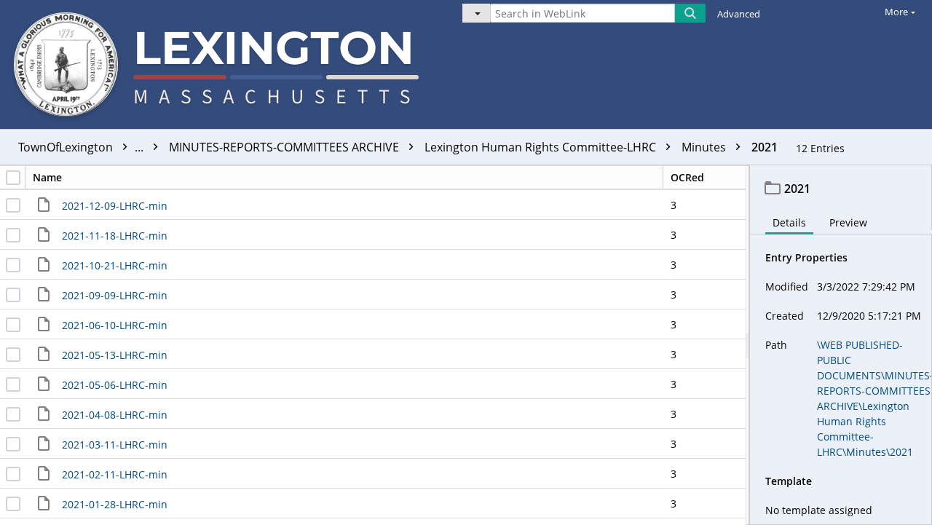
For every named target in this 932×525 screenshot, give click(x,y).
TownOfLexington (82, 147)
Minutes (705, 147)
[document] (841, 345)
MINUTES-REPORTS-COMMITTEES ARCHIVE (285, 147)
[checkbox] (13, 177)
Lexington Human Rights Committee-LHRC (541, 147)
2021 (764, 147)
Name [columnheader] (47, 177)
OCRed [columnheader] (687, 177)
